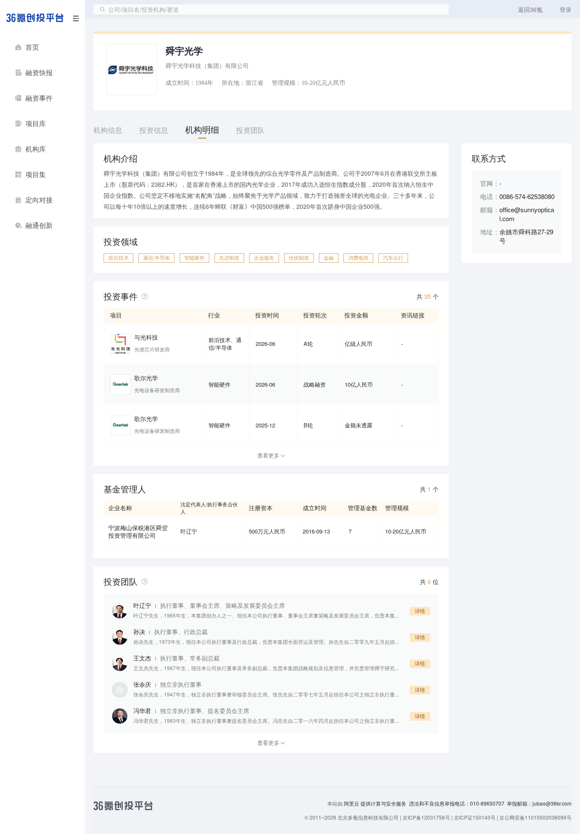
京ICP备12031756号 (426, 817)
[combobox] (271, 9)
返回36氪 (530, 9)
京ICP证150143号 (475, 817)
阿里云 (352, 803)
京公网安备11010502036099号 (535, 817)
